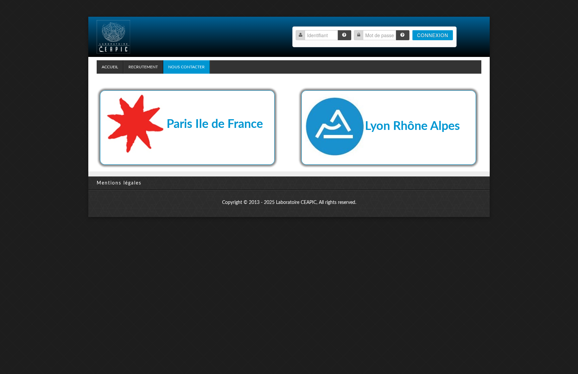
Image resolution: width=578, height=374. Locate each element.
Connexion (432, 35)
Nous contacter (186, 67)
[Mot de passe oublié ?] (402, 35)
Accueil (110, 67)
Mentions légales (119, 183)
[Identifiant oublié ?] (344, 35)
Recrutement (143, 67)
